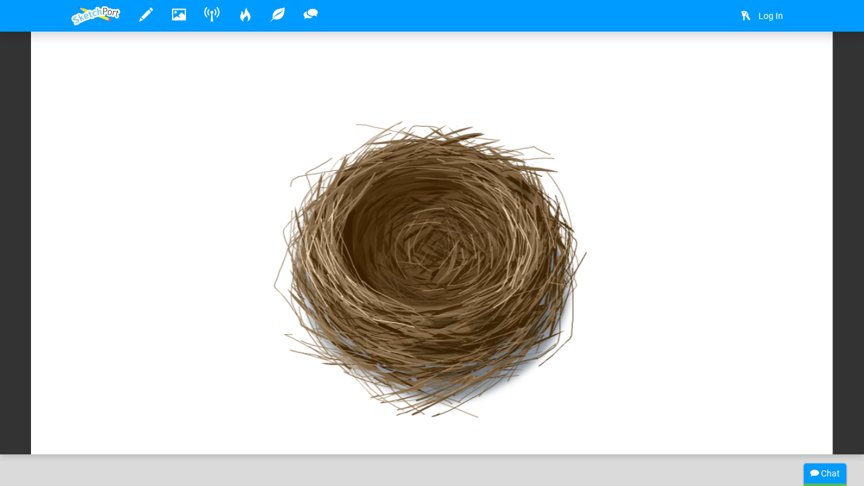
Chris (121, 406)
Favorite (173, 432)
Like (97, 432)
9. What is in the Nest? (205, 406)
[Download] (776, 61)
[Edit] (743, 61)
